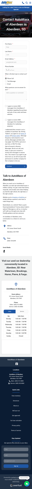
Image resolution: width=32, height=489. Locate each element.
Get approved (16, 415)
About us (16, 406)
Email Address (10, 59)
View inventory (16, 396)
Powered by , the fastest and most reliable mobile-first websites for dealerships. (16, 479)
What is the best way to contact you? (16, 75)
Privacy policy (16, 425)
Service (22, 311)
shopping (14, 197)
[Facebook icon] (4, 251)
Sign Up (16, 466)
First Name (9, 44)
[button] (23, 3)
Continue (9, 166)
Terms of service (16, 430)
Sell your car (16, 411)
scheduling (21, 197)
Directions (16, 401)
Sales (9, 311)
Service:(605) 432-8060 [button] (17, 383)
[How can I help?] (27, 483)
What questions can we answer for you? (15, 88)
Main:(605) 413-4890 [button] (17, 381)
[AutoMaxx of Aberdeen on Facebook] (16, 364)
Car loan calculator (16, 420)
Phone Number (9, 66)
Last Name (9, 51)
